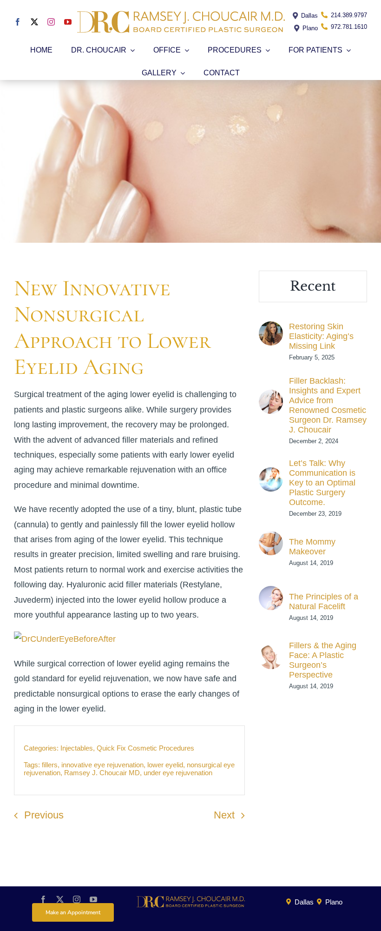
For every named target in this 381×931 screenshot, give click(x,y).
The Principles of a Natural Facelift (323, 601)
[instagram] (51, 22)
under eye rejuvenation (178, 773)
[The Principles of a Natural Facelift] (271, 593)
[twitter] (34, 22)
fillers (50, 765)
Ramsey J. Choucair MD (102, 773)
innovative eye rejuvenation (102, 765)
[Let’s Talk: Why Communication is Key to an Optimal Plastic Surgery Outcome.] (271, 474)
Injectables (76, 748)
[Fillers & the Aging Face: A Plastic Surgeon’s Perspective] (271, 652)
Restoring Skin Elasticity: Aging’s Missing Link (321, 336)
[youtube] (68, 22)
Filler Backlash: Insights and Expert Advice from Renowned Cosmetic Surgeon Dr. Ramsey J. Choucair (328, 405)
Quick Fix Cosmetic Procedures (145, 748)
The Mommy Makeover (312, 546)
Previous (44, 815)
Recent (313, 286)
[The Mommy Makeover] (271, 538)
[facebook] (17, 22)
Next (224, 815)
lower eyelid (165, 765)
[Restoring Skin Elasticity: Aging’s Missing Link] (271, 328)
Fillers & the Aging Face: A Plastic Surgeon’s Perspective (322, 660)
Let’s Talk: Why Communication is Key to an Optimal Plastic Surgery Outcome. (322, 483)
